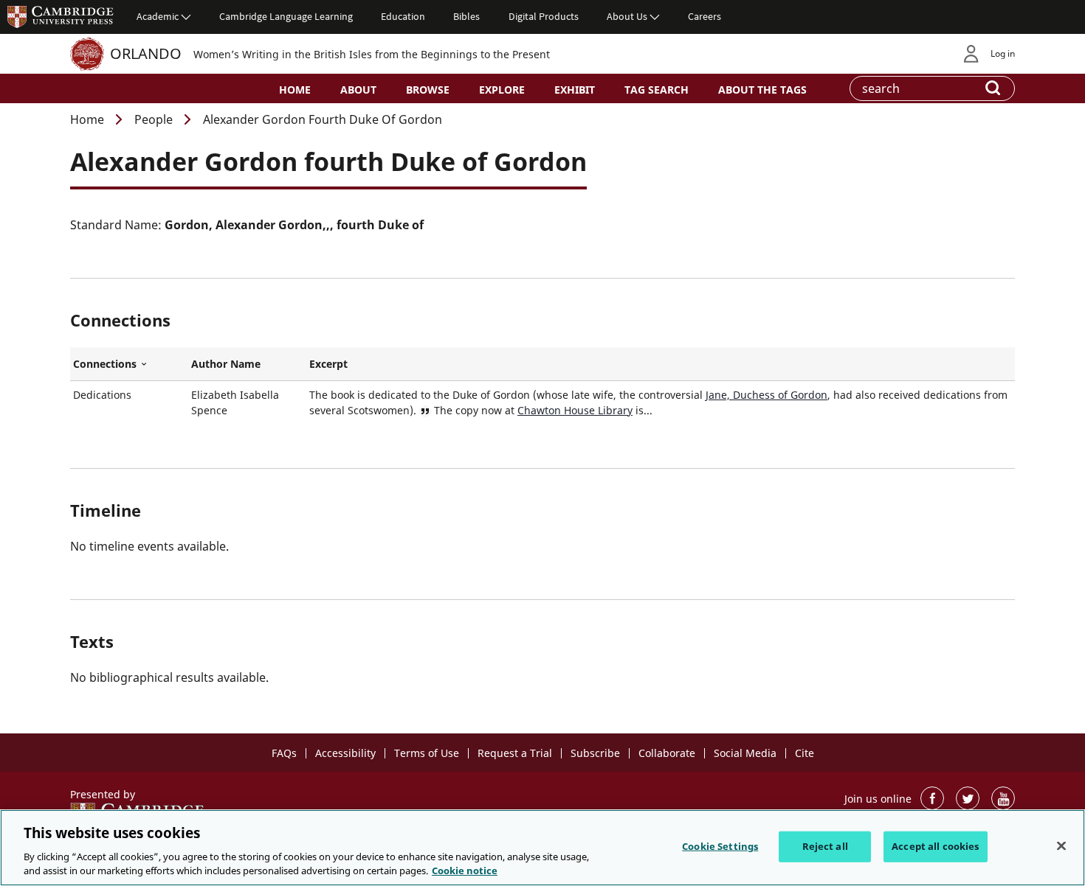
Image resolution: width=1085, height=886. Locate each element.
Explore (502, 90)
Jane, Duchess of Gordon (766, 395)
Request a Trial (515, 753)
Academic (158, 16)
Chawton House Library (575, 410)
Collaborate (666, 753)
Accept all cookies (935, 846)
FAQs (284, 753)
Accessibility (345, 753)
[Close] (1061, 846)
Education (403, 16)
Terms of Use (426, 753)
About (358, 90)
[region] (542, 847)
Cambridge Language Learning (286, 16)
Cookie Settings (720, 846)
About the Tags (762, 90)
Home (295, 90)
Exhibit (574, 90)
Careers (704, 16)
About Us (627, 16)
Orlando (146, 53)
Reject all (825, 846)
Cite (804, 753)
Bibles (466, 16)
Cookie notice (464, 870)
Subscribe (595, 753)
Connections (129, 364)
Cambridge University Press (60, 16)
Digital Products (544, 16)
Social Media (745, 753)
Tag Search (656, 90)
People (153, 119)
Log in (1003, 53)
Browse (428, 90)
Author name (226, 364)
